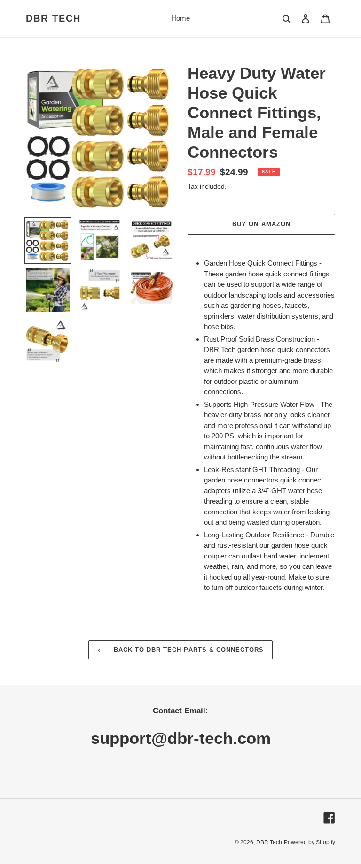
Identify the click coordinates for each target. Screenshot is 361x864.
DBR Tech (53, 18)
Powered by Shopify (309, 842)
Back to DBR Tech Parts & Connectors (187, 649)
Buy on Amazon (261, 224)
